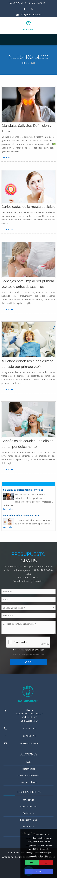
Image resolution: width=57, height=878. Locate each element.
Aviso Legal (7, 856)
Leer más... (8, 509)
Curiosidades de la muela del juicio (28, 207)
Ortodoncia (28, 799)
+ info (38, 871)
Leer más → (7, 157)
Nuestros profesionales (28, 775)
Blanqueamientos (28, 819)
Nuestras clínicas (29, 782)
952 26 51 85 (19, 3)
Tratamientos (28, 768)
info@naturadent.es (30, 14)
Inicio (24, 63)
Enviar (28, 662)
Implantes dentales (29, 806)
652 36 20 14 (38, 3)
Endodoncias (29, 826)
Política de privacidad (34, 649)
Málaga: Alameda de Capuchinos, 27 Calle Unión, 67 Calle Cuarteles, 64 (29, 715)
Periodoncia (28, 813)
